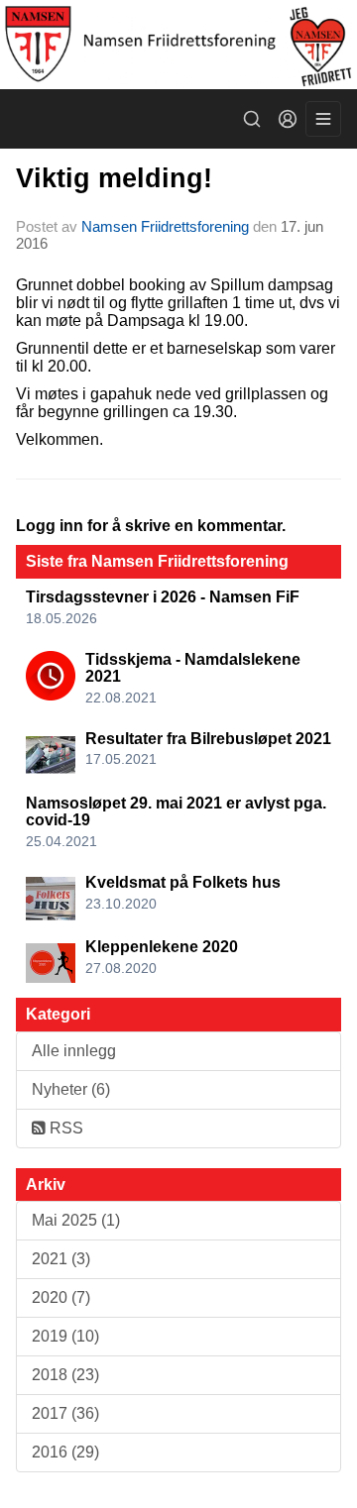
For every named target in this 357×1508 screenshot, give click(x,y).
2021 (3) (61, 1258)
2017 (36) (65, 1413)
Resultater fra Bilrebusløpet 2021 (208, 738)
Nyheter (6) (71, 1089)
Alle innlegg (74, 1050)
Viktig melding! (114, 178)
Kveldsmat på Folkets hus (183, 882)
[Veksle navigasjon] (323, 119)
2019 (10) (65, 1336)
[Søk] (252, 119)
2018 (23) (65, 1374)
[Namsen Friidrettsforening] (178, 44)
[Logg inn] (287, 119)
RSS (64, 1128)
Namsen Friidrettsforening (165, 226)
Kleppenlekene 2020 (161, 946)
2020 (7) (61, 1297)
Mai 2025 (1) (76, 1220)
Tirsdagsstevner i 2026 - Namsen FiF (162, 597)
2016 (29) (65, 1452)
